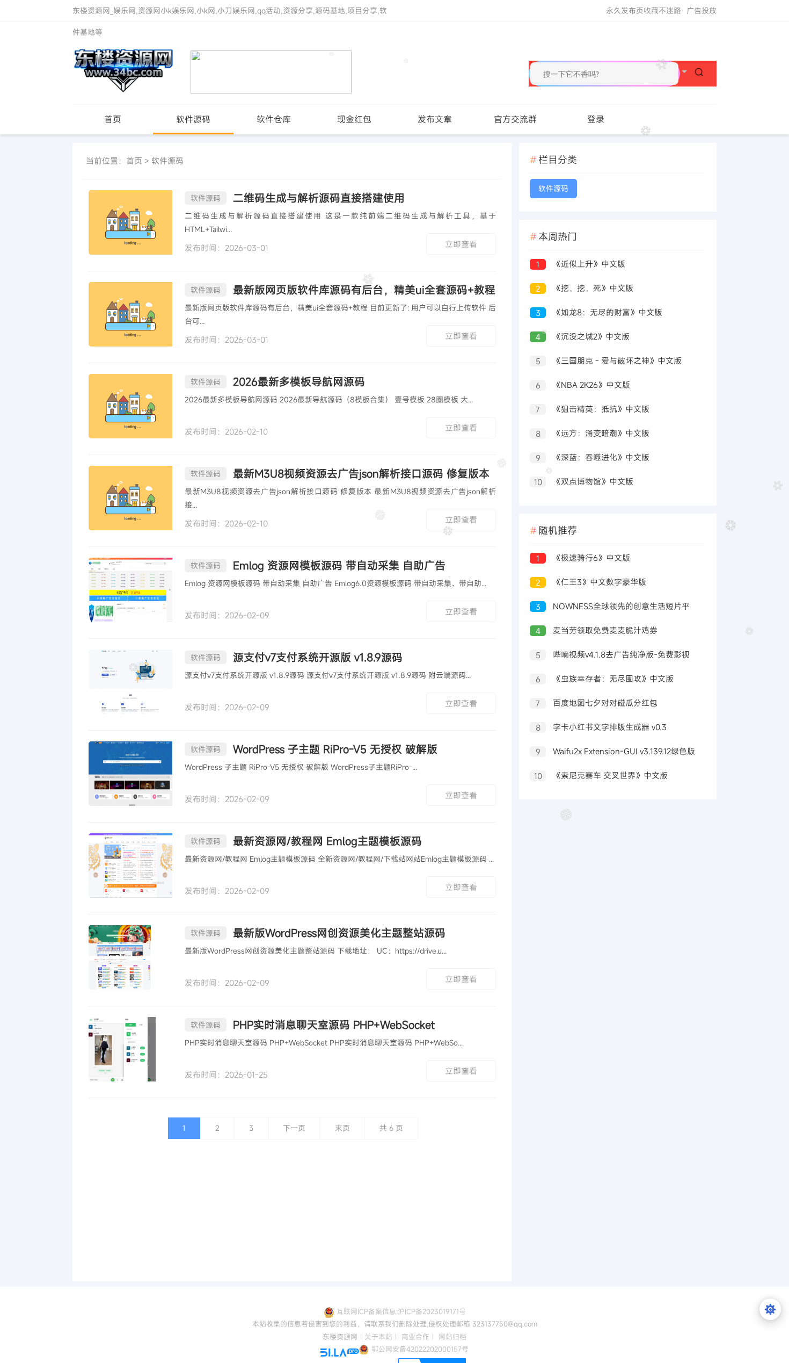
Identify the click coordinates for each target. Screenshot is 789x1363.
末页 (342, 1128)
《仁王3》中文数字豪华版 (591, 582)
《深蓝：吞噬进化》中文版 (593, 457)
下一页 (294, 1128)
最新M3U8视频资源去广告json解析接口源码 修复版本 (340, 473)
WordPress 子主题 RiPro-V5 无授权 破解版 (314, 749)
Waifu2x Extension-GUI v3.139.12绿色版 (616, 751)
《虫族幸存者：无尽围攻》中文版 (605, 678)
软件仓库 (274, 119)
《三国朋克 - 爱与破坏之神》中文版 (609, 360)
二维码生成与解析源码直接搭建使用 (298, 198)
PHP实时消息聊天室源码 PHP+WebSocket (313, 1025)
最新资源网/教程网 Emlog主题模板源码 (306, 841)
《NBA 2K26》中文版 (583, 385)
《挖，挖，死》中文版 (584, 288)
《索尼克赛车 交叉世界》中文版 (601, 775)
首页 (112, 119)
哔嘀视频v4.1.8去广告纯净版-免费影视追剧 (610, 655)
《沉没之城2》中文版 (583, 336)
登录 (595, 119)
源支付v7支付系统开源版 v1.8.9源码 (297, 657)
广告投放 (701, 10)
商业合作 (415, 1337)
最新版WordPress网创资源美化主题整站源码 (318, 933)
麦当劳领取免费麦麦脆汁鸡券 (597, 630)
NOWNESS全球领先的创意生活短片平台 (610, 607)
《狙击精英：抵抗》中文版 (592, 409)
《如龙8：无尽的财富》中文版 (599, 312)
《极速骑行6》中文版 (583, 558)
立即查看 (461, 244)
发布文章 (435, 119)
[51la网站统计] (339, 1352)
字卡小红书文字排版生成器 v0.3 (601, 727)
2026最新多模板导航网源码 (278, 381)
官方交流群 (515, 119)
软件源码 (193, 119)
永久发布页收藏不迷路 (643, 10)
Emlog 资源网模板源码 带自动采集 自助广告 (318, 565)
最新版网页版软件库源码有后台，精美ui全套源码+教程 (343, 290)
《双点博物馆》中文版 (584, 481)
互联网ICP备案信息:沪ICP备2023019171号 (401, 1311)
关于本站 (378, 1337)
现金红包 (354, 119)
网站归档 (452, 1337)
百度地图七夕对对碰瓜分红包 (597, 703)
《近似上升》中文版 (580, 264)
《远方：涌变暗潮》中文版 (593, 433)
